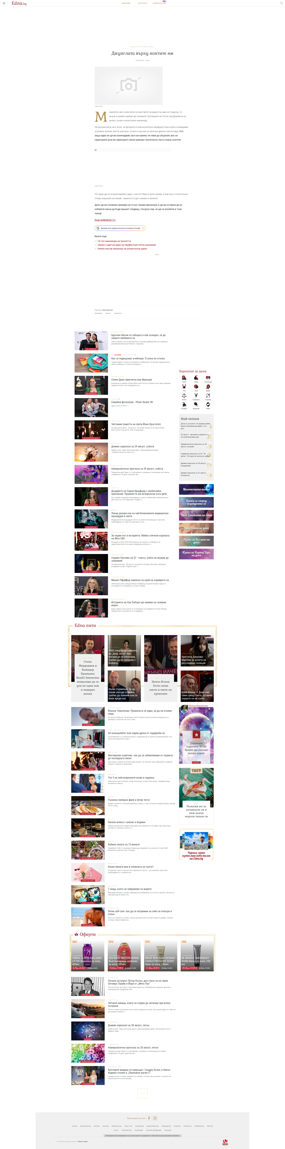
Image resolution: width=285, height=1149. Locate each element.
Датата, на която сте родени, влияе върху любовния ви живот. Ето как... (195, 426)
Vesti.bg (97, 1126)
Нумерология (159, 3)
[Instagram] (154, 1118)
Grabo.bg (177, 1126)
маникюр (99, 313)
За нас (116, 1130)
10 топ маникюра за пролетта (114, 241)
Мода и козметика (142, 47)
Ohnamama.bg (85, 1126)
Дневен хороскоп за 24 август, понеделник (193, 464)
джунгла (118, 313)
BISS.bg (210, 1126)
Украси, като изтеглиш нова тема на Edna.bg (196, 855)
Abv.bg (74, 1126)
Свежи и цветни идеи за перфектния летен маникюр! (127, 244)
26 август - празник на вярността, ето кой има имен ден (195, 435)
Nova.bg (106, 1126)
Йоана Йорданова (198, 705)
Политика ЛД (126, 1130)
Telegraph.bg (166, 1126)
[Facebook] (148, 1118)
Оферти (88, 934)
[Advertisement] (127, 277)
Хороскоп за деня (193, 371)
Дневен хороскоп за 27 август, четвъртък (193, 474)
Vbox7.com (128, 1126)
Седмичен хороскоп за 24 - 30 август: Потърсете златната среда (195, 454)
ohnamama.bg (128, 354)
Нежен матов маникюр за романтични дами (122, 248)
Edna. (19, 3)
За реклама (138, 1130)
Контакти (167, 1130)
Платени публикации (153, 1130)
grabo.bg (115, 399)
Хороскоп (142, 3)
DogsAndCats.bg (152, 1126)
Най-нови (125, 3)
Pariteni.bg (187, 1126)
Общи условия (83, 1141)
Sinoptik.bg (139, 1126)
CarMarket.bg (199, 1126)
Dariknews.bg (116, 1126)
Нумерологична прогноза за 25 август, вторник (194, 445)
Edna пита (85, 625)
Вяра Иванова (107, 310)
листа (109, 313)
